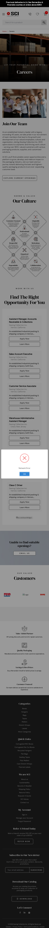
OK (24, 474)
